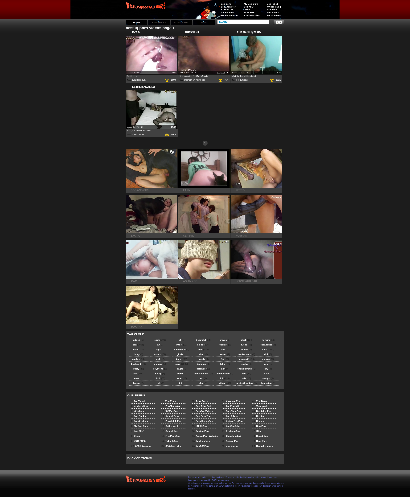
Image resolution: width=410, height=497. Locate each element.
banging (203, 364)
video (225, 383)
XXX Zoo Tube (171, 446)
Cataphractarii (231, 436)
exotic (246, 364)
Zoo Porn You (201, 416)
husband (138, 364)
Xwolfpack (260, 406)
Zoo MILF (249, 6)
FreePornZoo (170, 436)
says (160, 349)
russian (245, 80)
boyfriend (160, 368)
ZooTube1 (272, 4)
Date (204, 22)
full (225, 378)
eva (143, 80)
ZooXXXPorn (200, 446)
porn (181, 364)
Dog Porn (259, 426)
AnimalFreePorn (232, 421)
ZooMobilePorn (229, 15)
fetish (225, 364)
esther (141, 134)
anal (136, 134)
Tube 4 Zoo (169, 441)
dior (203, 383)
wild (246, 373)
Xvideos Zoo (231, 431)
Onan (247, 9)
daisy (138, 354)
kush (268, 373)
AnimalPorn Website (205, 436)
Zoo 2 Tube (230, 416)
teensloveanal (203, 373)
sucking (137, 80)
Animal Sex (169, 431)
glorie (182, 354)
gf (181, 340)
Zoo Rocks (273, 12)
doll (268, 354)
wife (138, 349)
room (181, 378)
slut (203, 354)
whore (181, 344)
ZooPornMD (230, 406)
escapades (268, 344)
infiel (268, 364)
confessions (246, 354)
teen (181, 359)
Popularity (181, 22)
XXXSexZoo (227, 9)
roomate (225, 344)
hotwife (268, 340)
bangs (138, 383)
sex (138, 344)
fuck (268, 349)
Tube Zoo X (200, 401)
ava (225, 349)
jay (160, 344)
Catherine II (169, 426)
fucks (246, 344)
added (138, 340)
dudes (246, 349)
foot (225, 359)
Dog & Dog (260, 436)
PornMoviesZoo (202, 421)
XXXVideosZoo (252, 15)
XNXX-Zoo (199, 426)
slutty (160, 373)
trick (160, 383)
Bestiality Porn (262, 411)
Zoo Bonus (230, 446)
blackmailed (225, 373)
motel (181, 373)
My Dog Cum (251, 4)
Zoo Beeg (259, 401)
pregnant (188, 80)
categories (159, 22)
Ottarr (257, 431)
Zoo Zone (226, 4)
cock (160, 340)
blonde (203, 344)
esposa (268, 359)
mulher (138, 359)
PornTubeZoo (231, 411)
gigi (181, 383)
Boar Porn (259, 441)
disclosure (181, 349)
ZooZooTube (231, 426)
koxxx (225, 354)
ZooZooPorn (200, 431)
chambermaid (246, 368)
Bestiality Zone (262, 446)
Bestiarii (258, 416)
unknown (197, 80)
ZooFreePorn (201, 441)
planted (160, 364)
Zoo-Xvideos (274, 15)
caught (268, 378)
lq (132, 80)
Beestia (258, 421)
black (247, 340)
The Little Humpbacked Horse (146, 10)
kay (268, 368)
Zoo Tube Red (201, 406)
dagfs (182, 368)
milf (225, 368)
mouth (160, 354)
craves (225, 340)
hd (237, 80)
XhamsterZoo (231, 401)
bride (160, 359)
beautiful (203, 340)
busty (138, 368)
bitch (160, 378)
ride (246, 378)
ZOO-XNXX (250, 12)
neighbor (203, 368)
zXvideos (272, 9)
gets (203, 80)
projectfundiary (246, 383)
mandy (203, 359)
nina (138, 378)
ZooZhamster (228, 6)
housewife (246, 359)
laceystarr (268, 383)
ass (138, 373)
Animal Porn (227, 12)
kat (203, 378)
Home (136, 22)
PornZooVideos (202, 411)
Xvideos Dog (274, 6)
